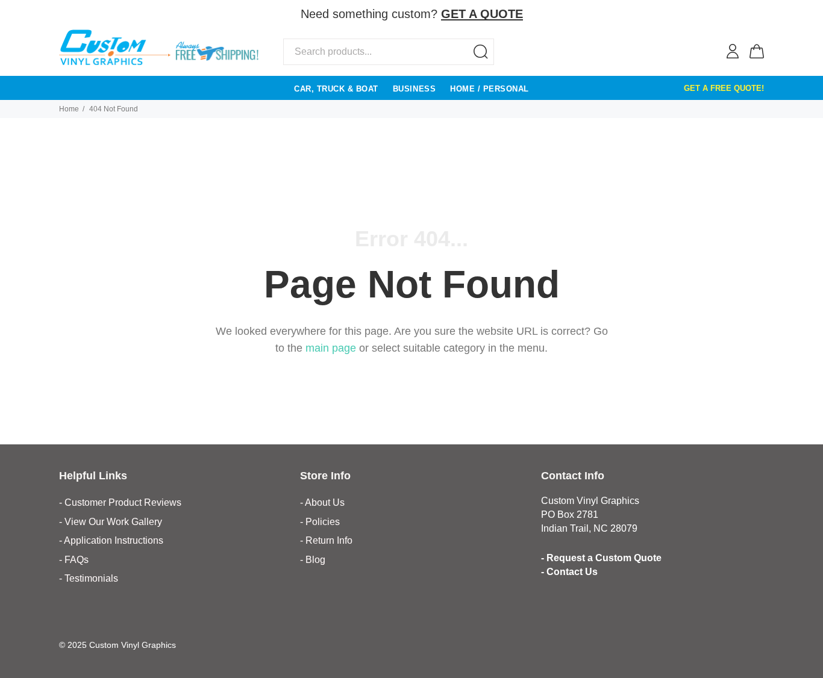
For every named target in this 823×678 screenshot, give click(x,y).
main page (330, 348)
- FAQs (74, 560)
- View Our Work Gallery (110, 522)
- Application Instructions (111, 540)
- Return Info (326, 540)
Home (69, 109)
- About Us (322, 502)
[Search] (481, 52)
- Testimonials (88, 578)
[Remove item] (756, 14)
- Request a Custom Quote (601, 558)
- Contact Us (569, 572)
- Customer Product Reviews (120, 502)
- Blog (312, 560)
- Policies (320, 522)
